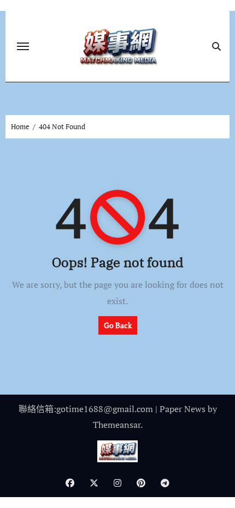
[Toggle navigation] (23, 46)
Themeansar (116, 425)
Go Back (118, 325)
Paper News (182, 409)
